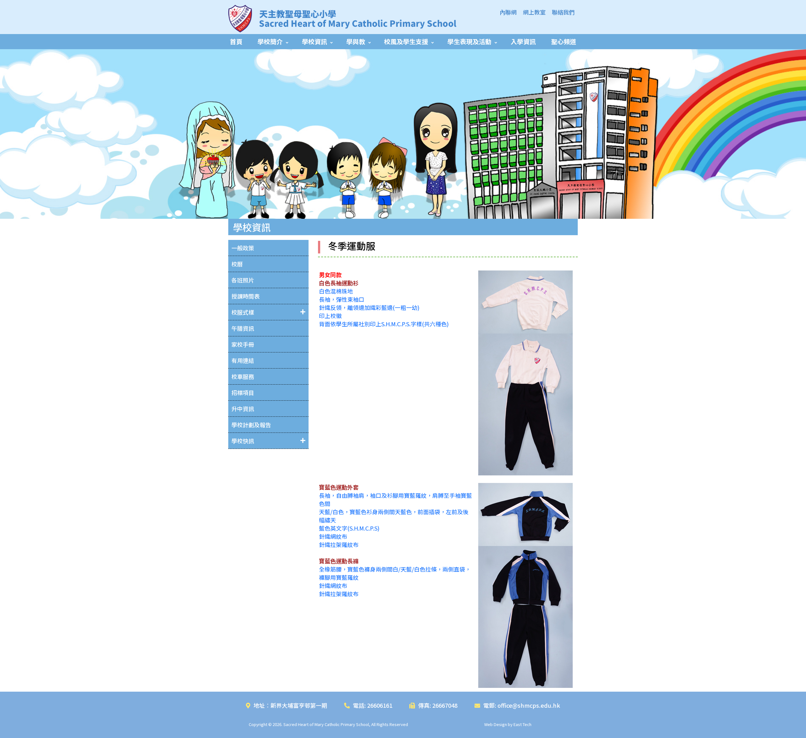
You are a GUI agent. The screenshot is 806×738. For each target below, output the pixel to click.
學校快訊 (242, 441)
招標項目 (242, 392)
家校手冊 (242, 344)
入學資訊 (523, 41)
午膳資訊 (242, 328)
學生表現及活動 (469, 41)
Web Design (495, 724)
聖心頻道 (563, 41)
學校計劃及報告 (251, 425)
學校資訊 (314, 41)
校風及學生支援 (406, 41)
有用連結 (242, 360)
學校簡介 (270, 41)
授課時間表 (245, 296)
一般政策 (242, 248)
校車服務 (242, 376)
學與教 (355, 41)
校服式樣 (242, 312)
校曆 (237, 264)
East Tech (522, 724)
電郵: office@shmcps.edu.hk (521, 705)
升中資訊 (242, 408)
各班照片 (242, 280)
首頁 (236, 41)
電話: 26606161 (372, 705)
